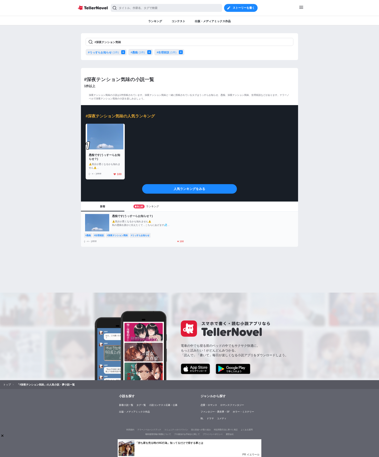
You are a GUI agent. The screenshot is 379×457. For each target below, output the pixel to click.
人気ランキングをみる (189, 188)
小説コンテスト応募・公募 (163, 405)
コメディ (221, 418)
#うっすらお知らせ (103, 52)
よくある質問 (247, 430)
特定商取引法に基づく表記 (226, 430)
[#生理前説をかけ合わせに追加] (181, 52)
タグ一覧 (141, 405)
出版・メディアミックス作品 (134, 411)
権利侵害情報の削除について (158, 434)
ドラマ (210, 418)
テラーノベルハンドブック (149, 430)
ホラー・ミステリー (243, 411)
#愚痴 (138, 52)
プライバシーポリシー (213, 434)
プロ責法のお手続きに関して (187, 434)
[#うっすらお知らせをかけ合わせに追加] (124, 52)
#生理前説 (166, 52)
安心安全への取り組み (201, 430)
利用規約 (130, 430)
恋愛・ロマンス (209, 405)
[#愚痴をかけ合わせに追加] (150, 52)
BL (202, 418)
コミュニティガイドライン (176, 430)
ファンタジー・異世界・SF (215, 411)
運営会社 (230, 434)
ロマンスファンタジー (232, 405)
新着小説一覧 (126, 405)
